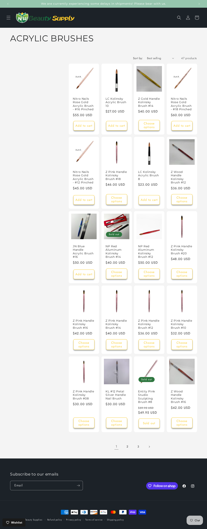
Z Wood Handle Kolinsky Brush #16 (178, 397)
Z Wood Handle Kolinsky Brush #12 (178, 177)
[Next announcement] (199, 4)
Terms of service (94, 519)
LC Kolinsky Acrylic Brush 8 (148, 175)
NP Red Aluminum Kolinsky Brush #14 (114, 252)
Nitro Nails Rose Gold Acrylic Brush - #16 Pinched (83, 104)
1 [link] (116, 446)
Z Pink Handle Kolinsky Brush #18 (116, 175)
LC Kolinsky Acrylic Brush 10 (116, 102)
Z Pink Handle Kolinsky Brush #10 (181, 324)
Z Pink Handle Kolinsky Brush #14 (116, 324)
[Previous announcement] (7, 4)
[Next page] (149, 446)
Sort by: (138, 58)
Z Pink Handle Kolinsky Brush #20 (181, 250)
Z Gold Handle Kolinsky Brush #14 (149, 102)
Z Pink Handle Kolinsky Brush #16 (83, 324)
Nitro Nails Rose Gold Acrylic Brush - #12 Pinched (83, 177)
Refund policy (54, 519)
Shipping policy (115, 519)
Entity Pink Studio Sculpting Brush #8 (146, 397)
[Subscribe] (78, 485)
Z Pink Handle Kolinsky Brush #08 (83, 395)
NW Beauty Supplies (31, 519)
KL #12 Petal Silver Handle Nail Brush (116, 395)
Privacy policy (73, 519)
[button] (8, 17)
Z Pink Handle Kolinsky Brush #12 (148, 324)
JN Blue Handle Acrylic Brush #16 (83, 252)
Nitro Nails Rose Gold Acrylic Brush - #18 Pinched (181, 104)
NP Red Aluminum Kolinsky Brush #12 (146, 252)
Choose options (149, 125)
